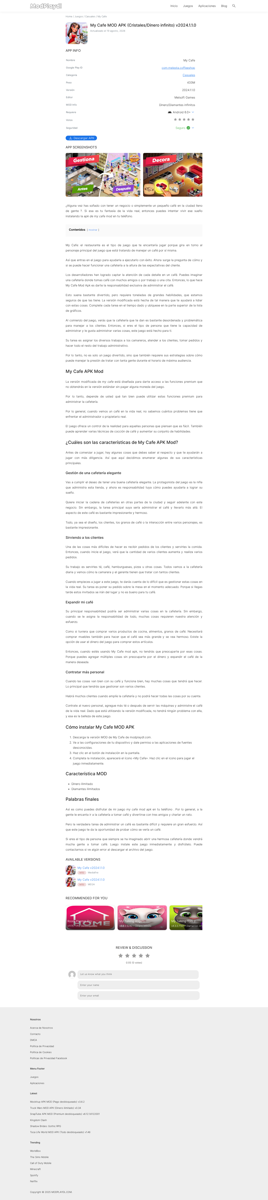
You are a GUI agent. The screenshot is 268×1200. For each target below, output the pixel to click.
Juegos (188, 6)
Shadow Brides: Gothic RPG (45, 1126)
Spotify (34, 1175)
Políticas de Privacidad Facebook (48, 1058)
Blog (224, 6)
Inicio (174, 6)
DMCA (33, 1040)
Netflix (34, 1181)
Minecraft (35, 1169)
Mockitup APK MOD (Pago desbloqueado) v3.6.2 (57, 1101)
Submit (191, 1004)
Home (69, 16)
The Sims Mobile (39, 1157)
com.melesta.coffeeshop (178, 68)
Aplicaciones (207, 6)
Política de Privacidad (42, 1046)
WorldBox (35, 1150)
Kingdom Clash (38, 1120)
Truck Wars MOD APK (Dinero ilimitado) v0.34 (55, 1107)
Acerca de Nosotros (41, 1027)
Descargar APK (81, 138)
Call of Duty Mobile (40, 1163)
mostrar (93, 229)
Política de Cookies (41, 1052)
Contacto (35, 1033)
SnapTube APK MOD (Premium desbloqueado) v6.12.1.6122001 (65, 1113)
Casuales (90, 16)
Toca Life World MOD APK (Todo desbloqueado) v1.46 (60, 1132)
